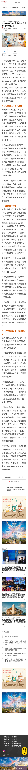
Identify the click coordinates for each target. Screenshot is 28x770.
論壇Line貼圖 (6, 755)
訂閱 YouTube (15, 481)
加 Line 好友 (8, 477)
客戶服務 (14, 741)
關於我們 (6, 737)
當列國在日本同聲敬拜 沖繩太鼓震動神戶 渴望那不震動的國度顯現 (13, 596)
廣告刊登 (14, 739)
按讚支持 (20, 477)
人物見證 (23, 7)
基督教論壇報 (14, 7)
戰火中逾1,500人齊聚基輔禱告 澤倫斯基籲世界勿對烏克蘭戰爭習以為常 (14, 570)
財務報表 (6, 746)
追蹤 (6, 30)
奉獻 (19, 2)
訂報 (16, 2)
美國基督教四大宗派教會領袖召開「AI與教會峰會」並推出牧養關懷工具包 (14, 622)
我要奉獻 (9, 490)
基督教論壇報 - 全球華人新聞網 (4, 2)
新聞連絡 (14, 737)
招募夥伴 (6, 743)
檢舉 (25, 28)
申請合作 (6, 741)
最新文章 (4, 7)
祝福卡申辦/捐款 (16, 746)
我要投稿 (6, 739)
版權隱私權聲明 (16, 743)
